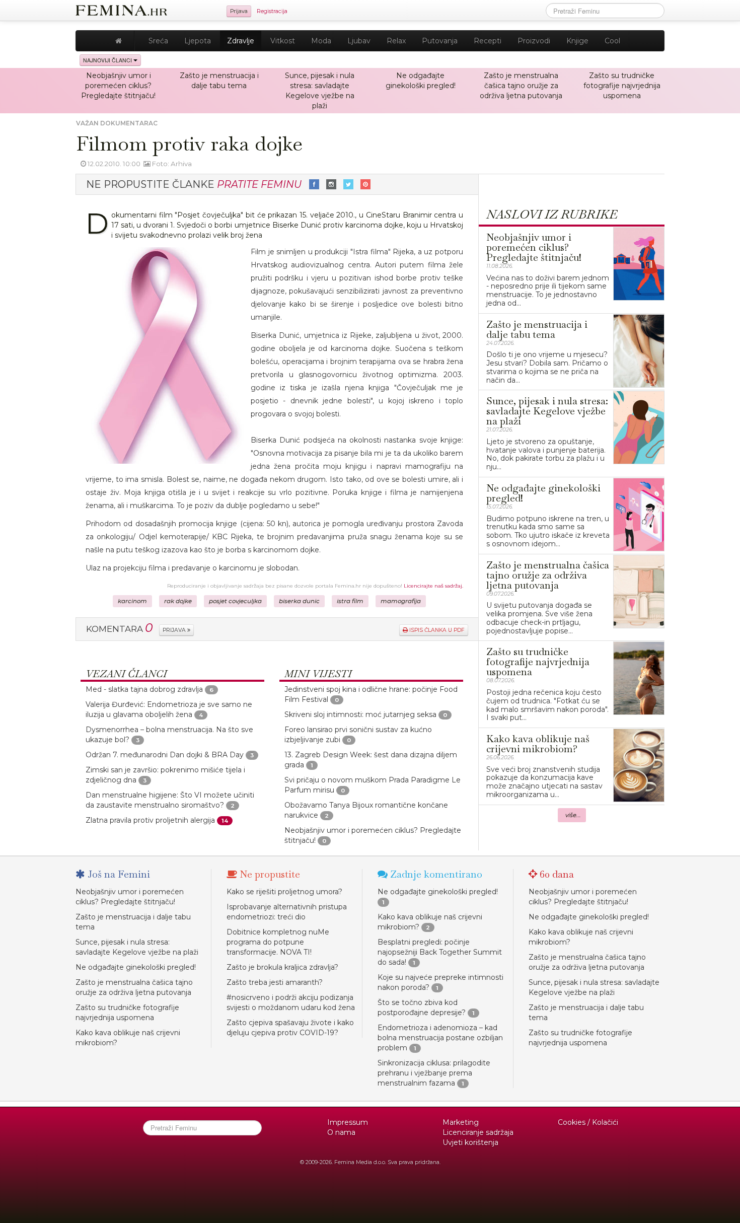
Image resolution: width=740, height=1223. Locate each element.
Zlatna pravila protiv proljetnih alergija (150, 820)
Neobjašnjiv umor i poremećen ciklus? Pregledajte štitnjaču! (118, 85)
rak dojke (178, 601)
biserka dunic (299, 601)
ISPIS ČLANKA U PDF (436, 630)
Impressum (347, 1122)
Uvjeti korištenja (470, 1142)
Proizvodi (533, 40)
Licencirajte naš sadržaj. (433, 586)
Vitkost (282, 40)
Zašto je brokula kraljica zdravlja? (282, 967)
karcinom (132, 601)
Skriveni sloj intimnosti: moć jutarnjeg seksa (360, 714)
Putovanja (440, 40)
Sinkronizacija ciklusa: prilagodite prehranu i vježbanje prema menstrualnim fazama (434, 1073)
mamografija (401, 601)
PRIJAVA (175, 630)
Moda (321, 40)
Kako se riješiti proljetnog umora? (284, 891)
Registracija (272, 11)
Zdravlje (240, 40)
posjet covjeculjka (235, 601)
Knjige (577, 40)
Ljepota (197, 40)
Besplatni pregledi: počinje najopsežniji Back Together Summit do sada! (440, 952)
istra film (350, 601)
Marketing (460, 1122)
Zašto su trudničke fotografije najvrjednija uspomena (621, 85)
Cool (612, 40)
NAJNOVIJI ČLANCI (108, 60)
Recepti (487, 40)
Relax (396, 40)
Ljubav (359, 40)
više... (573, 815)
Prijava (239, 11)
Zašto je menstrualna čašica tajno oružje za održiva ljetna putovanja (521, 85)
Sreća (158, 40)
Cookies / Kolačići (588, 1122)
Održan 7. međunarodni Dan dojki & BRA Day (165, 754)
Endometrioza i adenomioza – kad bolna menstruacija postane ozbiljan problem (440, 1037)
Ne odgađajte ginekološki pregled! (136, 967)
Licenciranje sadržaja (477, 1132)
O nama (341, 1132)
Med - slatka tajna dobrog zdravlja (144, 689)
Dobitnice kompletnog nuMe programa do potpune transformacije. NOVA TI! (278, 942)
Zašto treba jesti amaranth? (275, 982)
